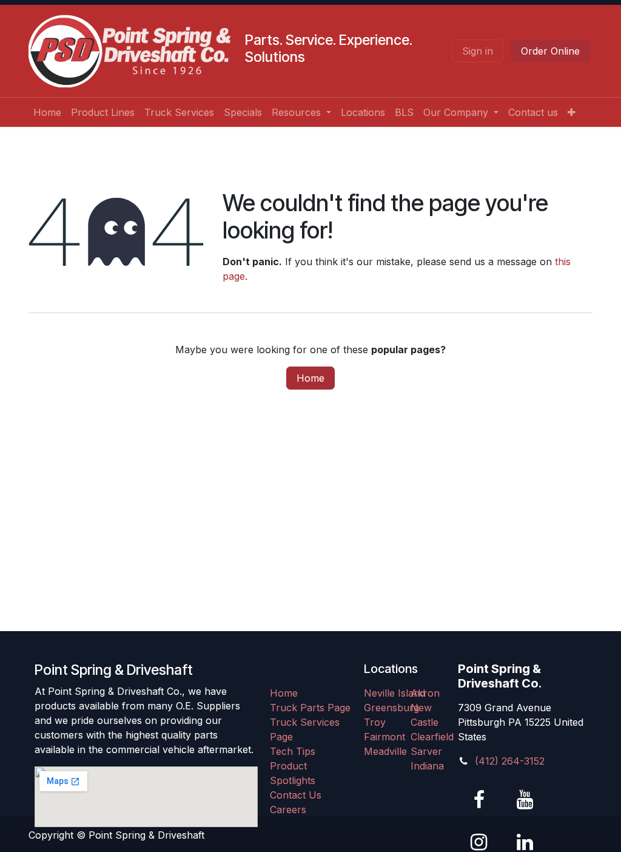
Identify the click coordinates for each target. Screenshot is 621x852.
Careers (288, 809)
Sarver (426, 751)
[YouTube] (524, 799)
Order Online (550, 51)
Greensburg (391, 708)
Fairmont (384, 737)
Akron (425, 693)
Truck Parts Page (310, 708)
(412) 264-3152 (510, 761)
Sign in (477, 51)
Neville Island (394, 693)
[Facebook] (479, 799)
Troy (375, 722)
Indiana (427, 766)
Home (310, 378)
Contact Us (295, 795)
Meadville (385, 751)
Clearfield (432, 737)
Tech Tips (292, 751)
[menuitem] (47, 112)
